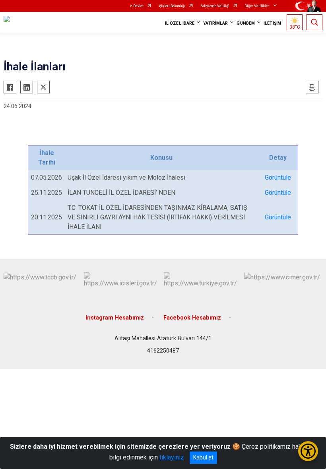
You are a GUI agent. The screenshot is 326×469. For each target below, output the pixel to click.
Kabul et (203, 457)
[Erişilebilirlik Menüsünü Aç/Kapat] (308, 451)
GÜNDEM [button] (246, 23)
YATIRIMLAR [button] (215, 23)
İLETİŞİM (272, 23)
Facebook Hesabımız (192, 317)
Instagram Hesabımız (114, 317)
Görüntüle (278, 177)
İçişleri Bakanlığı (172, 6)
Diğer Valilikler (257, 6)
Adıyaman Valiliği (214, 6)
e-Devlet (137, 6)
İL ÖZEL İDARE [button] (179, 23)
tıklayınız (171, 457)
